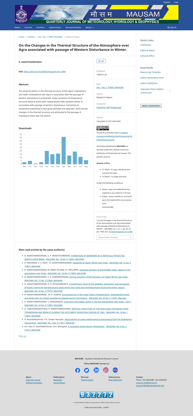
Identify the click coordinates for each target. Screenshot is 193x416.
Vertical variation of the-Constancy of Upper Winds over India (98, 277)
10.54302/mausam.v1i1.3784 (120, 231)
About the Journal (33, 380)
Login (176, 2)
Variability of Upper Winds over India (90, 262)
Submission (145, 44)
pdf (102, 61)
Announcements (73, 27)
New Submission (115, 380)
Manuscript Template (150, 72)
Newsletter (57, 380)
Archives (40, 27)
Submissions (55, 27)
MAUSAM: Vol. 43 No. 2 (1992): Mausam (107, 298)
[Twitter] (86, 372)
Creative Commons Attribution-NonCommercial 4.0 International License (114, 136)
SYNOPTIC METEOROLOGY (108, 107)
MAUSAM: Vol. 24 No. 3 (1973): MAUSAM (43, 291)
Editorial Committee (34, 383)
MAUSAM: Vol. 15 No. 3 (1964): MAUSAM (43, 280)
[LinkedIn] (96, 372)
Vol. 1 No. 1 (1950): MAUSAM (50, 37)
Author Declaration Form (152, 77)
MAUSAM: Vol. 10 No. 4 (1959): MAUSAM (65, 259)
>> (25, 336)
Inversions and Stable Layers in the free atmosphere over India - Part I (97, 301)
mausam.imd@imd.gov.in (146, 383)
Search (172, 27)
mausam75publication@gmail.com (150, 386)
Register (166, 2)
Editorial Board (147, 50)
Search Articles (87, 380)
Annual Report (59, 383)
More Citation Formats (108, 237)
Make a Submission (151, 105)
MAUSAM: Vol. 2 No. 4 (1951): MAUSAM (56, 323)
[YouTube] (115, 372)
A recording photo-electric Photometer (86, 326)
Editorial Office (147, 56)
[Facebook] (77, 372)
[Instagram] (106, 372)
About (89, 27)
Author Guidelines (149, 83)
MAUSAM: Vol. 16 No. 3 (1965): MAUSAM (67, 273)
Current (28, 27)
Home (17, 27)
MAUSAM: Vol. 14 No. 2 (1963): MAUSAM (43, 305)
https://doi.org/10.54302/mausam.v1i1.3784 (45, 71)
